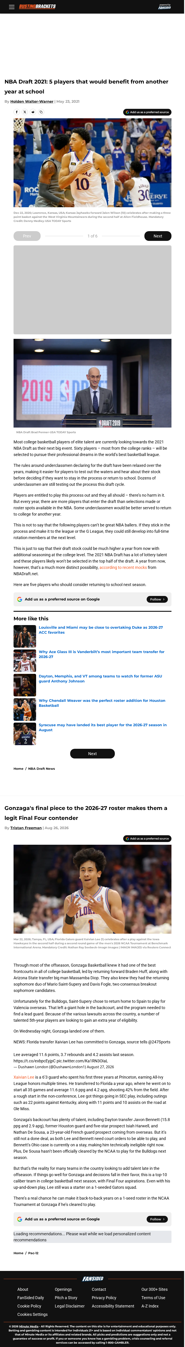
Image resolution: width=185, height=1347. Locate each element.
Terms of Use (153, 1297)
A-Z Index (150, 1306)
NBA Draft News (41, 769)
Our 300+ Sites (154, 1289)
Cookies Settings (32, 1314)
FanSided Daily (30, 1297)
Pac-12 (33, 1253)
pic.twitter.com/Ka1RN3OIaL (82, 1061)
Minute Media (28, 1326)
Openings (63, 1289)
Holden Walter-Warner (31, 101)
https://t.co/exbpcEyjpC (35, 1061)
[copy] (41, 112)
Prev (27, 236)
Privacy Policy (104, 1297)
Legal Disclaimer (70, 1306)
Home (18, 769)
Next (158, 236)
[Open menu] (11, 6)
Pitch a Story (66, 1297)
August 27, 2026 (100, 1066)
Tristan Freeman (26, 828)
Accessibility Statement (113, 1306)
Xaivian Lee (24, 1077)
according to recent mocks (123, 567)
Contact (99, 1289)
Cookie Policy (29, 1306)
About (22, 1289)
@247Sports (159, 1042)
